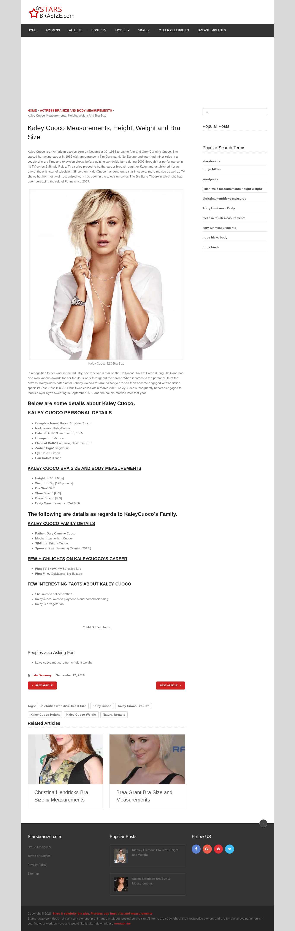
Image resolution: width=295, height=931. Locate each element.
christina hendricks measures (224, 198)
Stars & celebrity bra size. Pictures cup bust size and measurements (102, 913)
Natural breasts (114, 714)
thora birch (211, 247)
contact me (122, 923)
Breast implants (212, 30)
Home (32, 30)
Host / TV (98, 30)
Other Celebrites (174, 30)
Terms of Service (39, 855)
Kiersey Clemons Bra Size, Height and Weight (155, 852)
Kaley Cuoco (102, 706)
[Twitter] (229, 849)
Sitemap (33, 873)
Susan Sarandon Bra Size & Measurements (151, 881)
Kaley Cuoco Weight (81, 714)
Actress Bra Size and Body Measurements (76, 110)
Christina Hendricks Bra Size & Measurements (61, 796)
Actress (53, 30)
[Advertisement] (147, 75)
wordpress (210, 179)
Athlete (75, 30)
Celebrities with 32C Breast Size (63, 706)
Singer (144, 30)
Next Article (169, 685)
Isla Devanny (42, 675)
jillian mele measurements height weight (232, 188)
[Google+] (207, 849)
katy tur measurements (219, 227)
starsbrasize (211, 161)
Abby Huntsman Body (219, 208)
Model (120, 30)
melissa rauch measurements (224, 218)
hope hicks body (215, 237)
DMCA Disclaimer (39, 847)
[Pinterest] (218, 849)
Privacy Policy (37, 864)
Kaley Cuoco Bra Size (133, 706)
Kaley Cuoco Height (45, 714)
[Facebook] (196, 849)
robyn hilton (212, 169)
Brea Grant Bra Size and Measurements (144, 796)
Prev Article (44, 685)
